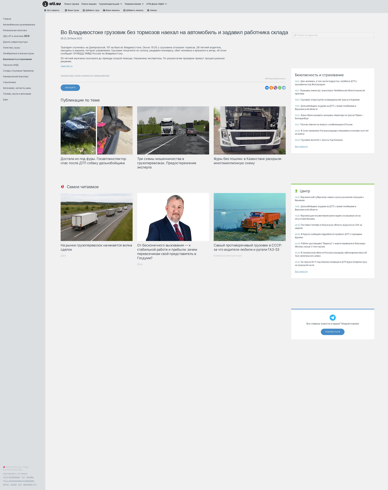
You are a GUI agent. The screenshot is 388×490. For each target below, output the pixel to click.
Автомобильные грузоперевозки (19, 24)
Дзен (5, 99)
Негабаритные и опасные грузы (18, 53)
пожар (13, 484)
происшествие (67, 75)
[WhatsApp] (279, 88)
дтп (23, 477)
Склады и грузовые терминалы (18, 70)
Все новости (301, 146)
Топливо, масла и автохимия (17, 93)
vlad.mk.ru (66, 66)
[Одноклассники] (271, 88)
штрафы (30, 477)
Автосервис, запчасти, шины (17, 88)
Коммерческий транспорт (15, 76)
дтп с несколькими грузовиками (18, 480)
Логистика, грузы (11, 47)
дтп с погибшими (11, 477)
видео (6, 484)
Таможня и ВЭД (10, 65)
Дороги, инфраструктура (15, 42)
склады (77, 75)
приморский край (101, 75)
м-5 (20, 484)
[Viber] (275, 88)
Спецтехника (9, 82)
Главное (7, 18)
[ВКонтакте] (267, 88)
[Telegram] (284, 88)
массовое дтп (30, 484)
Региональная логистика (15, 30)
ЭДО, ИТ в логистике (13, 36)
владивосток (87, 75)
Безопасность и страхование (17, 59)
